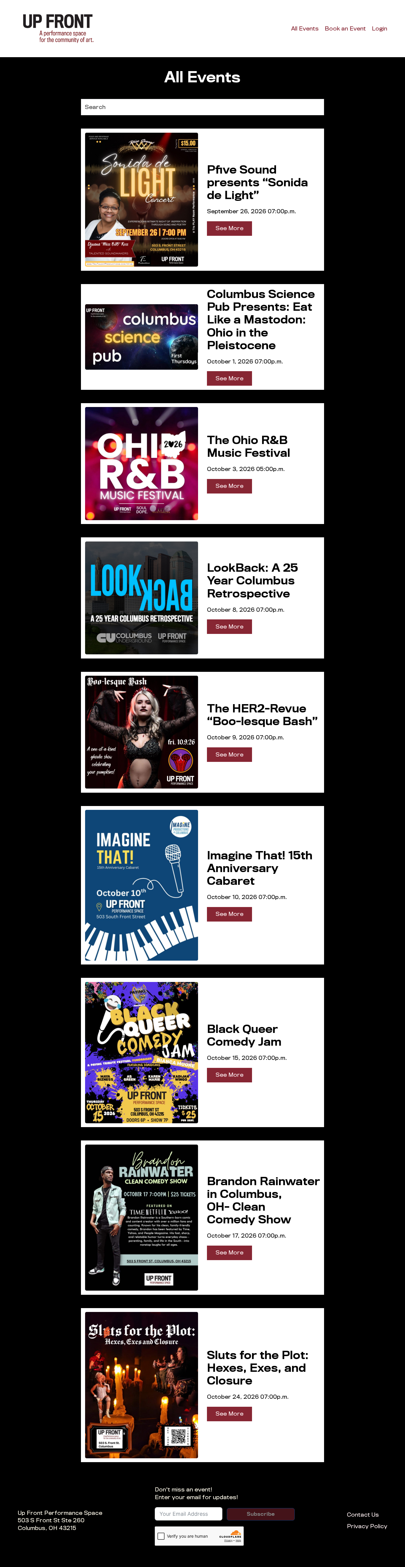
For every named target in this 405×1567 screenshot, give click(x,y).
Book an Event (345, 28)
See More (229, 228)
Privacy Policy (367, 1526)
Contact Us (363, 1515)
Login (379, 28)
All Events (305, 28)
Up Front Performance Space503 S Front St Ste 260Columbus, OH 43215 (60, 1520)
